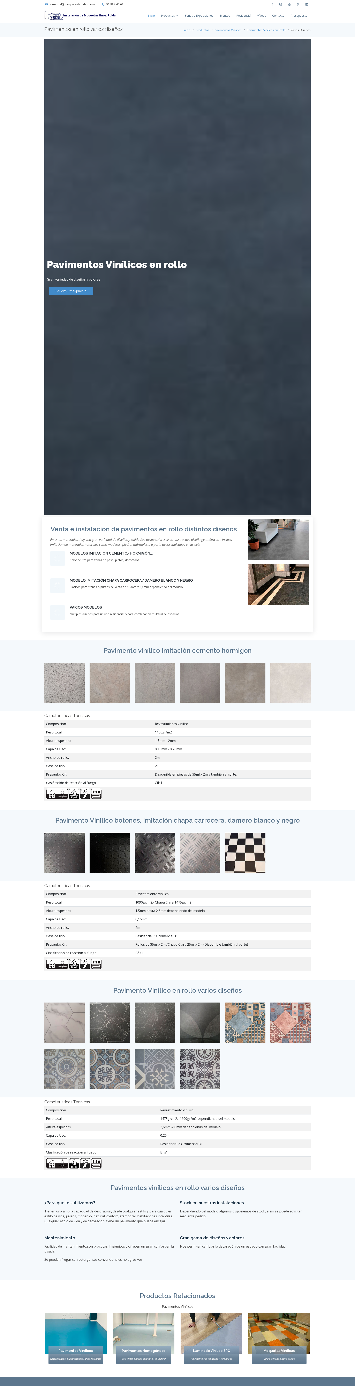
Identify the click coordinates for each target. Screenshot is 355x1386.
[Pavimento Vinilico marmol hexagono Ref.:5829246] (64, 1025)
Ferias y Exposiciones (199, 15)
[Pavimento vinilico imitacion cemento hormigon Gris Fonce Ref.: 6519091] (200, 682)
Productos (168, 15)
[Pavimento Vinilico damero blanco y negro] (245, 855)
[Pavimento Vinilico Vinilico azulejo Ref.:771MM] (155, 1068)
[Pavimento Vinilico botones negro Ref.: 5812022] (109, 855)
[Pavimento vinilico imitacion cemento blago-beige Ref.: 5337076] (290, 682)
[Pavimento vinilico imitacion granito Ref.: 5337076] (64, 682)
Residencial (243, 15)
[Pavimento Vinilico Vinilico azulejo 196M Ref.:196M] (64, 1068)
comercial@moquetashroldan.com (72, 4)
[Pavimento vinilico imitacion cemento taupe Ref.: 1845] (245, 682)
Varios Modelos (86, 607)
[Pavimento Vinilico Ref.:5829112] (200, 1022)
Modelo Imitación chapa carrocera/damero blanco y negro (131, 580)
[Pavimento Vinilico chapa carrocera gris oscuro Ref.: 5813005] (155, 855)
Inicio (151, 15)
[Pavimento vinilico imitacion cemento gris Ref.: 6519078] (155, 682)
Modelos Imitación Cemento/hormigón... (111, 553)
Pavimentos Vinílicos (228, 30)
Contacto (278, 15)
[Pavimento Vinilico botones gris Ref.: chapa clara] (200, 855)
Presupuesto (299, 15)
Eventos (224, 15)
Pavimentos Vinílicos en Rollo (266, 30)
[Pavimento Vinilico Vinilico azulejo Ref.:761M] (109, 1068)
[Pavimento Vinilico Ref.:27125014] (245, 1022)
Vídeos (261, 15)
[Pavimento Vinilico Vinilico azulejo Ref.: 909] (200, 1068)
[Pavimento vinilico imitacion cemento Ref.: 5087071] (109, 682)
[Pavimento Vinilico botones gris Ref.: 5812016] (64, 855)
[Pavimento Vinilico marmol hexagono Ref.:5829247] (109, 1025)
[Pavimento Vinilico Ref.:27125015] (290, 1022)
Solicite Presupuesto (71, 291)
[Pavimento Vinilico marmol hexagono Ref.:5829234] (155, 1025)
